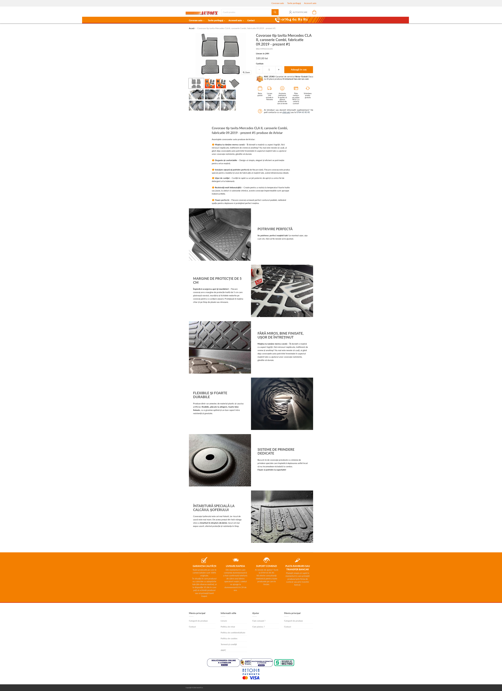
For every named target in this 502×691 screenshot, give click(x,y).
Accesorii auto (310, 3)
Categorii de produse (198, 621)
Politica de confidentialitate (233, 632)
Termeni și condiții (229, 644)
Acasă (191, 28)
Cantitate (259, 64)
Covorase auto (277, 3)
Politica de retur (228, 626)
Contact (251, 20)
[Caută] (275, 12)
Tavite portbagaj (294, 3)
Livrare (224, 621)
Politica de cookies (229, 638)
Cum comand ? (258, 621)
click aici (286, 112)
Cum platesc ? (258, 626)
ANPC (223, 650)
